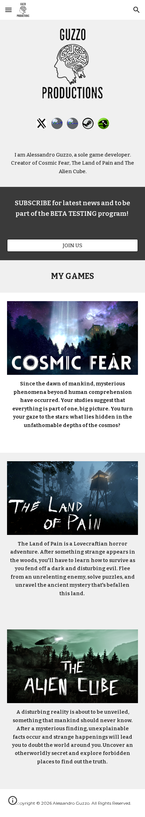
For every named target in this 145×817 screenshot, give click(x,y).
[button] (8, 9)
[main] (72, 163)
